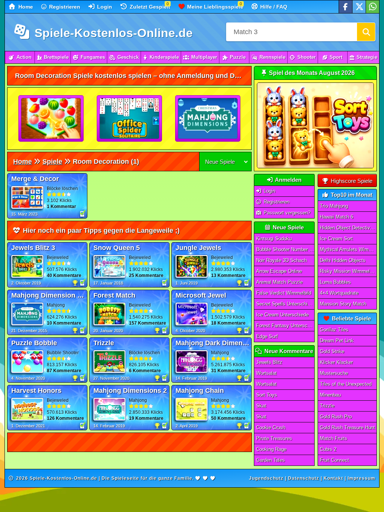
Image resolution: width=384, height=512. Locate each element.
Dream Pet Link (337, 340)
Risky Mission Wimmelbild (348, 271)
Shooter (306, 57)
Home (25, 7)
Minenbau (330, 395)
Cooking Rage (271, 449)
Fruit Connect (334, 460)
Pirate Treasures (274, 438)
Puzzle (238, 57)
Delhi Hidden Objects (343, 260)
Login (104, 7)
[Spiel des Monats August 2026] (315, 166)
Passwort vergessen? (286, 213)
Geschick (128, 57)
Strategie (367, 57)
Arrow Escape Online (279, 271)
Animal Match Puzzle (279, 282)
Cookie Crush (270, 427)
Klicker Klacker (336, 362)
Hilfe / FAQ (273, 7)
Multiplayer (204, 57)
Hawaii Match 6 (336, 217)
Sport (336, 57)
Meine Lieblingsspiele (214, 7)
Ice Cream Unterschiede (282, 314)
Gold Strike (332, 351)
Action (24, 57)
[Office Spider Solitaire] (130, 119)
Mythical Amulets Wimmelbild (348, 249)
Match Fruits (333, 438)
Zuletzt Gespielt (149, 7)
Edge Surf (267, 336)
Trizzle (327, 406)
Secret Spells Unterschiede (285, 304)
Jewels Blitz (269, 362)
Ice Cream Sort (336, 238)
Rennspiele (272, 57)
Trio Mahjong (334, 206)
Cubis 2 (328, 449)
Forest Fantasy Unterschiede (285, 325)
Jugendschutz (266, 478)
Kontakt (333, 478)
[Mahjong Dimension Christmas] (208, 119)
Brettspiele (56, 57)
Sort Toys (266, 395)
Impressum (361, 478)
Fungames (93, 57)
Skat (261, 406)
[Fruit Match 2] (51, 119)
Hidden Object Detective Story (348, 228)
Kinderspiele (164, 57)
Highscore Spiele (350, 181)
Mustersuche (334, 373)
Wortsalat (266, 373)
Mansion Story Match (343, 304)
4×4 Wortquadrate (339, 293)
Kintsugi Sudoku (274, 238)
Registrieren (64, 7)
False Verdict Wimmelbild (283, 293)
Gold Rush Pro (336, 416)
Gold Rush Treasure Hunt (347, 427)
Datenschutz (303, 478)
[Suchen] (366, 31)
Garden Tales (270, 460)
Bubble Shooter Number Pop (285, 249)
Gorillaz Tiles (334, 329)
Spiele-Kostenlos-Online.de (112, 33)
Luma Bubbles (335, 282)
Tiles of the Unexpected (346, 384)
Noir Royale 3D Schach (281, 260)
